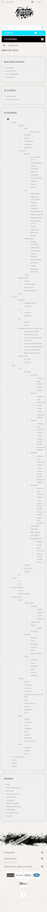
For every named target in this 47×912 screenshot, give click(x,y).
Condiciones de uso (13, 794)
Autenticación (10, 96)
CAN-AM (27, 565)
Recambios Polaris (12, 813)
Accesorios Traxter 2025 (32, 350)
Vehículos (21, 126)
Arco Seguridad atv (18, 757)
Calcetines (27, 688)
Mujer (20, 716)
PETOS (26, 713)
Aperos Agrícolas (17, 587)
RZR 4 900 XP (35, 526)
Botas (32, 669)
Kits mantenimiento (30, 290)
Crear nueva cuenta (12, 99)
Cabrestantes (35, 194)
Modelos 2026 (22, 356)
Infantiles (21, 300)
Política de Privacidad (13, 806)
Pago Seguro (10, 800)
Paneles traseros (36, 178)
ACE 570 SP (34, 375)
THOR (26, 657)
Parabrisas (34, 181)
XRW (13, 366)
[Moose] (27, 875)
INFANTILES (28, 148)
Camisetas (34, 638)
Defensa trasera (36, 260)
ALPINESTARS (29, 603)
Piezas (20, 294)
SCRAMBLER (28, 144)
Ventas (26, 275)
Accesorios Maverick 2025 (33, 343)
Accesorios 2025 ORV (31, 331)
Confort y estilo (36, 251)
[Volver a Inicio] (4, 45)
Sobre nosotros (11, 797)
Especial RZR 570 (36, 218)
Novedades (10, 68)
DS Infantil (27, 306)
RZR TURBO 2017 (36, 539)
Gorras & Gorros (36, 653)
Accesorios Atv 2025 (31, 335)
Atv (19, 309)
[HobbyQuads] (23, 13)
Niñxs (20, 744)
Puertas (33, 184)
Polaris (14, 122)
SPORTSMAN (28, 141)
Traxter (26, 325)
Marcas (20, 600)
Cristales (33, 203)
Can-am (14, 297)
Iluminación (34, 175)
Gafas (32, 650)
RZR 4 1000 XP (35, 532)
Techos (32, 187)
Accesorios (22, 151)
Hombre (21, 679)
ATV (19, 575)
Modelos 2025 (35, 132)
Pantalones (40, 619)
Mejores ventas (11, 71)
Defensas (34, 172)
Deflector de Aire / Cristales (40, 441)
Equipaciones (16, 597)
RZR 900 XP (34, 485)
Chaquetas (40, 612)
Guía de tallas (35, 622)
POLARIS (27, 372)
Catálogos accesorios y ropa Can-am (30, 328)
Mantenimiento (23, 278)
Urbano (33, 625)
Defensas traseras (37, 211)
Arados (20, 590)
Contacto (9, 816)
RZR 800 (33, 421)
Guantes (40, 616)
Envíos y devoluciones (13, 788)
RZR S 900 (34, 529)
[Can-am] (10, 875)
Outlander (27, 313)
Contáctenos (32, 2)
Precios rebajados (12, 74)
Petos (26, 754)
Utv (19, 319)
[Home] (8, 119)
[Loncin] (19, 875)
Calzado (39, 609)
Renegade (27, 316)
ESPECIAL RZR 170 (37, 215)
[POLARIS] (36, 875)
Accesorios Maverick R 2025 (33, 347)
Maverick (27, 322)
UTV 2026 (27, 359)
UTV (19, 369)
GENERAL (27, 135)
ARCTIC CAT (28, 568)
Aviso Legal (9, 791)
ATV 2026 (27, 362)
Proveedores (10, 77)
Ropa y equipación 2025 (32, 353)
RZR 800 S (34, 453)
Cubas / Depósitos (24, 594)
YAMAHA (27, 572)
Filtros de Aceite (29, 284)
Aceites (26, 281)
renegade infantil (30, 303)
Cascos (33, 641)
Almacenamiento (36, 163)
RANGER (27, 138)
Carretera (34, 606)
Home (8, 784)
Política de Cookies (12, 803)
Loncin (14, 578)
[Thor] (23, 883)
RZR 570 (33, 393)
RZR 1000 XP (35, 535)
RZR (25, 129)
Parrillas (33, 266)
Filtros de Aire (29, 287)
